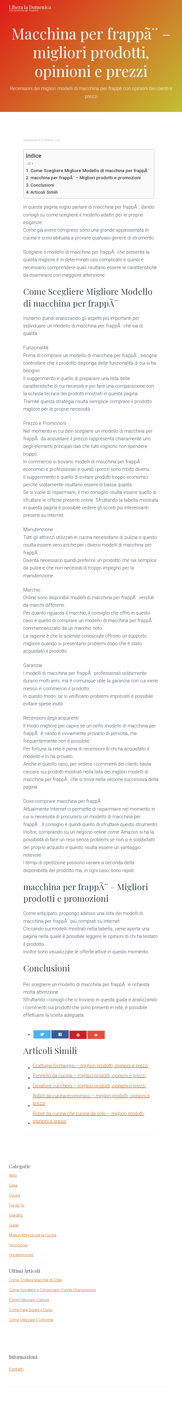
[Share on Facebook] (60, 1034)
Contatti (16, 1369)
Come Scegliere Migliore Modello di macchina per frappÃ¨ (90, 170)
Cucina (14, 1195)
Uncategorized (21, 1255)
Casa (13, 1185)
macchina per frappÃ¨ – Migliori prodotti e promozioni (86, 177)
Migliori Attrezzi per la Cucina (32, 1235)
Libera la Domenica (30, 7)
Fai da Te (16, 1205)
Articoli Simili (44, 192)
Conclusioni (42, 185)
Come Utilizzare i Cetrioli (29, 1300)
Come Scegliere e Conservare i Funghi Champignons (52, 1290)
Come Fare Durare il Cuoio (31, 1310)
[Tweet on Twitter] (42, 1034)
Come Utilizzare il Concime (31, 1320)
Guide (13, 1225)
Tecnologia (18, 1245)
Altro (13, 1175)
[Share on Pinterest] (78, 1035)
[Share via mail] (96, 1035)
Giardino (16, 1215)
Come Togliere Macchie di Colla (35, 1280)
